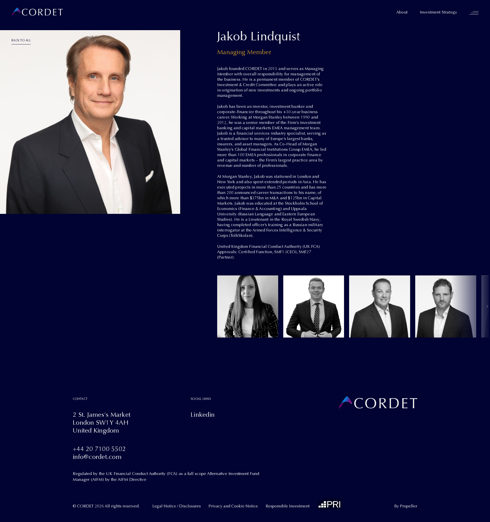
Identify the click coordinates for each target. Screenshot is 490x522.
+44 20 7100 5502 (99, 449)
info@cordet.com (97, 457)
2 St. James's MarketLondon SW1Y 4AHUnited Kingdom (101, 422)
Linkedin (203, 415)
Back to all (21, 40)
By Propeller (405, 506)
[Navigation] (474, 12)
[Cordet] (37, 12)
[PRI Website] (329, 502)
